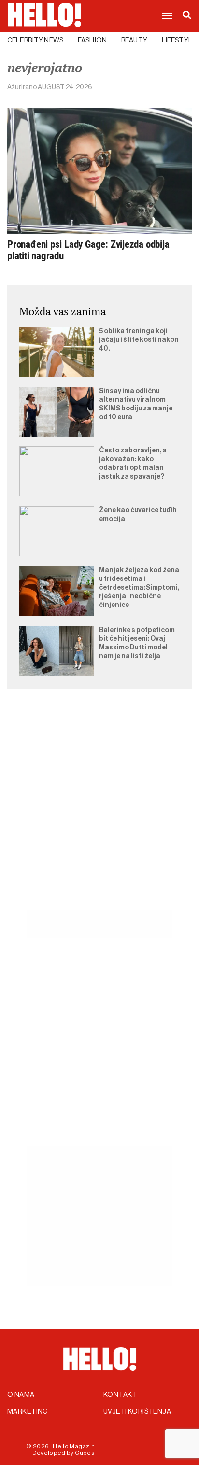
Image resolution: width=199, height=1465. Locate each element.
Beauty (134, 40)
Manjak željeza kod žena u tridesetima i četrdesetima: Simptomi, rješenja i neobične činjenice (139, 587)
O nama (21, 1395)
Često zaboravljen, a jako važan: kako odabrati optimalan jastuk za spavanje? (133, 463)
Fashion (92, 40)
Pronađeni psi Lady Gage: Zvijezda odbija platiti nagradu (88, 250)
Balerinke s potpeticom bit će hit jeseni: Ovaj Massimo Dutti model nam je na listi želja (137, 643)
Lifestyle (179, 40)
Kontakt (120, 1395)
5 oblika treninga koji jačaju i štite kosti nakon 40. (139, 340)
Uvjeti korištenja (137, 1412)
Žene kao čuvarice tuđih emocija (138, 514)
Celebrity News (35, 40)
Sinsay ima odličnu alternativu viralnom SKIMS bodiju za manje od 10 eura (135, 404)
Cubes (85, 1453)
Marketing (27, 1412)
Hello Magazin (74, 1446)
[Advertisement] (99, 810)
